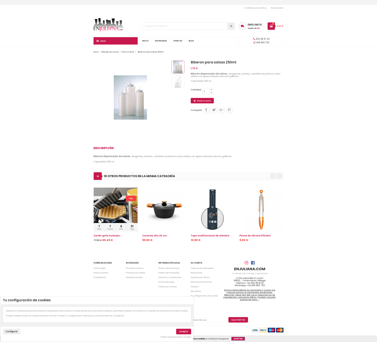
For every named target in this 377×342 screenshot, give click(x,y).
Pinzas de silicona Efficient (255, 235)
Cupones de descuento (202, 268)
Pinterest (229, 110)
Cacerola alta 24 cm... (155, 235)
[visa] (255, 329)
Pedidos (195, 286)
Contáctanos (100, 277)
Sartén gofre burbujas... (107, 235)
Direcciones (196, 272)
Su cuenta (196, 262)
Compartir (206, 110)
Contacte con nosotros (255, 7)
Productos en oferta (135, 272)
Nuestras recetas (134, 277)
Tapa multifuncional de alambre (210, 235)
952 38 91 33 (262, 38)
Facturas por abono (200, 277)
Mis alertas (196, 291)
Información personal (201, 282)
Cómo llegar (100, 268)
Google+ (221, 110)
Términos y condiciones (169, 277)
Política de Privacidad (168, 272)
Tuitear (214, 110)
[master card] (263, 329)
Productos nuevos (134, 268)
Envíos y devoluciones (169, 268)
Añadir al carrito (202, 101)
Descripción (104, 148)
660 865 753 (262, 42)
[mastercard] (279, 329)
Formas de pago (166, 282)
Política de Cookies (167, 286)
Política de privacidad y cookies (176, 337)
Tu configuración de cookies (204, 295)
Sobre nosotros (101, 272)
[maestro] (271, 329)
